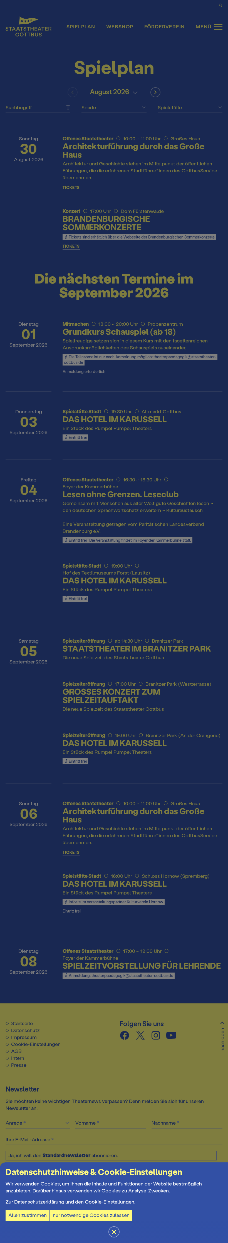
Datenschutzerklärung (39, 1201)
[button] (114, 621)
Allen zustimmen (27, 1215)
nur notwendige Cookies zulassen (91, 1215)
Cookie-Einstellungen (109, 1201)
